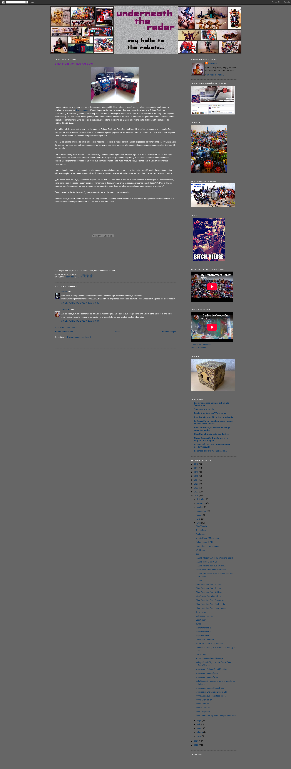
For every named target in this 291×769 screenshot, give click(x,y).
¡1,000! (199, 580)
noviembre (201, 503)
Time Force (201, 612)
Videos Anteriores (198, 347)
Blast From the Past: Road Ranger (211, 608)
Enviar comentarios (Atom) (79, 337)
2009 (196, 741)
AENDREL (66, 310)
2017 (196, 468)
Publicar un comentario (65, 327)
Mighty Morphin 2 (203, 632)
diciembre (201, 499)
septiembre (202, 511)
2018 (196, 464)
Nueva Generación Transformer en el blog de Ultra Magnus (211, 439)
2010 (196, 496)
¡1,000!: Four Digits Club (206, 562)
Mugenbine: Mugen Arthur (207, 677)
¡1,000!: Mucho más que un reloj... (211, 566)
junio (199, 523)
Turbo (198, 624)
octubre (200, 507)
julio (199, 519)
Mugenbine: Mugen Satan (207, 673)
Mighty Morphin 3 (203, 628)
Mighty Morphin (202, 636)
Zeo (197, 554)
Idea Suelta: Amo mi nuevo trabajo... (212, 570)
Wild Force (200, 550)
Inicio (117, 332)
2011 (196, 492)
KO (81, 277)
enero (199, 736)
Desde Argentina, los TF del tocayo (210, 413)
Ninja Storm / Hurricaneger (207, 546)
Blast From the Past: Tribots (208, 588)
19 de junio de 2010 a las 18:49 (80, 303)
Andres (64, 291)
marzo (200, 728)
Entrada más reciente (64, 332)
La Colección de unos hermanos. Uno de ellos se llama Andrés (213, 422)
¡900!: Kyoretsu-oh (204, 700)
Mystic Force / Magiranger (207, 538)
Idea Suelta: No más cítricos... (209, 596)
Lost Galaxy (201, 620)
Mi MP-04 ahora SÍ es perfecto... (210, 643)
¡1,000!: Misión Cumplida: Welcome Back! (214, 558)
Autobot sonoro (82, 110)
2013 (196, 484)
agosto (200, 515)
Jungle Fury (201, 530)
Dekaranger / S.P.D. (204, 542)
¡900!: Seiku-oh (202, 704)
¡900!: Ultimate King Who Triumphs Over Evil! (216, 715)
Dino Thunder (201, 526)
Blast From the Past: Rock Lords (210, 604)
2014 (196, 480)
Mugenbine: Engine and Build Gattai (211, 692)
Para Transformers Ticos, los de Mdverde (213, 417)
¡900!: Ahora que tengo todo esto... (211, 696)
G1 (77, 277)
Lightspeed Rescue (204, 616)
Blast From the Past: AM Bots (74, 63)
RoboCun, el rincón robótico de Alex (211, 434)
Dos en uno (201, 654)
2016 (196, 472)
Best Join (70, 277)
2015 (196, 476)
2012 (196, 488)
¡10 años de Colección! (201, 345)
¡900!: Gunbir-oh (203, 708)
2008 (196, 745)
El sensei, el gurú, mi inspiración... (210, 451)
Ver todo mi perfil (214, 75)
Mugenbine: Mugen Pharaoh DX (210, 688)
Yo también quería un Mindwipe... (210, 658)
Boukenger (200, 534)
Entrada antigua (169, 332)
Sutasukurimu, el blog (204, 409)
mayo (199, 720)
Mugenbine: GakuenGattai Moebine (211, 669)
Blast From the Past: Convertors (210, 600)
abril (199, 724)
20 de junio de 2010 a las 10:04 (80, 321)
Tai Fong (88, 277)
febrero (200, 732)
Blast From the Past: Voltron (208, 584)
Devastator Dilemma (205, 639)
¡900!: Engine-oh (203, 711)
